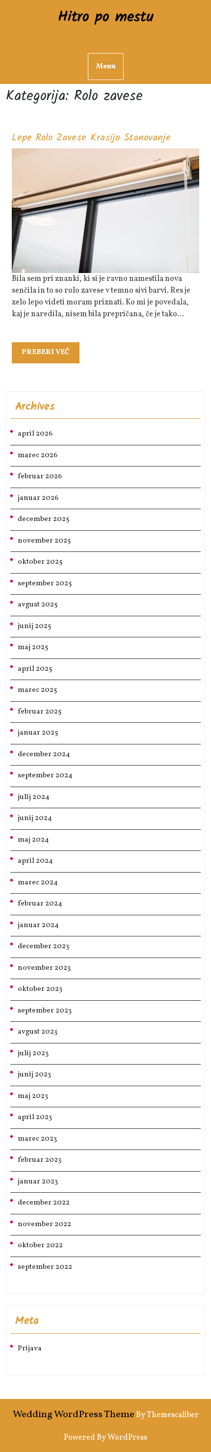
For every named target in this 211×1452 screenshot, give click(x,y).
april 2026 (35, 434)
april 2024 (35, 861)
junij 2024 (35, 818)
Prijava (30, 1348)
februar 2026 (40, 476)
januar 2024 (38, 925)
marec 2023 (37, 1139)
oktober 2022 (40, 1245)
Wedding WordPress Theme (73, 1415)
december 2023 (43, 946)
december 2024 (44, 754)
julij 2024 (34, 797)
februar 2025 (39, 712)
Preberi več (50, 355)
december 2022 (44, 1203)
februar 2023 (39, 1160)
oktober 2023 (40, 989)
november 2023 (44, 968)
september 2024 (45, 775)
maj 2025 (33, 647)
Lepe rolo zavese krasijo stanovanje (91, 138)
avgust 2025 (37, 605)
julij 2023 (33, 1053)
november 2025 (44, 541)
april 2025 (35, 669)
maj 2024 (33, 840)
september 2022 (45, 1267)
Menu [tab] (105, 66)
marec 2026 (37, 455)
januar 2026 (38, 498)
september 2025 (45, 583)
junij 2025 (34, 626)
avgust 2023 (37, 1032)
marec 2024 (38, 882)
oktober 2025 (40, 562)
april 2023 (35, 1117)
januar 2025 (38, 733)
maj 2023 (33, 1096)
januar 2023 (38, 1182)
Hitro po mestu (106, 17)
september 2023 (45, 1011)
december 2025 (43, 519)
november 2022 (44, 1224)
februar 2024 (40, 904)
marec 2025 (37, 690)
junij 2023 (34, 1074)
